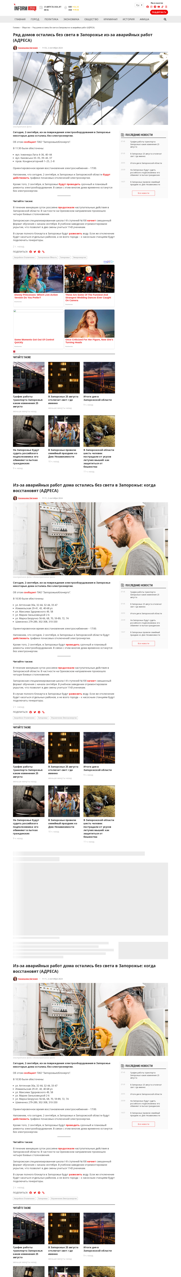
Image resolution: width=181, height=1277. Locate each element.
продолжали (66, 207)
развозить (75, 233)
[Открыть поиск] (165, 19)
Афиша (144, 19)
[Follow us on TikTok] (162, 7)
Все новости (143, 193)
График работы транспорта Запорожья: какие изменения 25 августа (28, 401)
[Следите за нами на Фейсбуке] (147, 7)
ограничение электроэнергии (64, 717)
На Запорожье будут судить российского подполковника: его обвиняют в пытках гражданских (26, 456)
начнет (91, 220)
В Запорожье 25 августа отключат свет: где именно (63, 400)
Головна (16, 27)
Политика (51, 19)
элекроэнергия (79, 257)
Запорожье (65, 257)
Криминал (110, 19)
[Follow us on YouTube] (159, 7)
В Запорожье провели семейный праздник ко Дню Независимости (62, 453)
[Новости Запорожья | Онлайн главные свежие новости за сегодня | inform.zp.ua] (25, 8)
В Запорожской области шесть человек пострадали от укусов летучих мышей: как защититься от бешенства (98, 458)
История (128, 19)
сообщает (30, 141)
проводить (73, 644)
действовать (21, 638)
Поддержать (159, 12)
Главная (20, 19)
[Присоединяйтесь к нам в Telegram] (155, 7)
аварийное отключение (24, 257)
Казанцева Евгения (28, 48)
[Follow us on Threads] (166, 7)
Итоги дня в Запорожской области (97, 398)
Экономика (71, 19)
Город (35, 19)
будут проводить (69, 184)
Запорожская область (47, 257)
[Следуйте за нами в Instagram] (151, 7)
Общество (91, 19)
